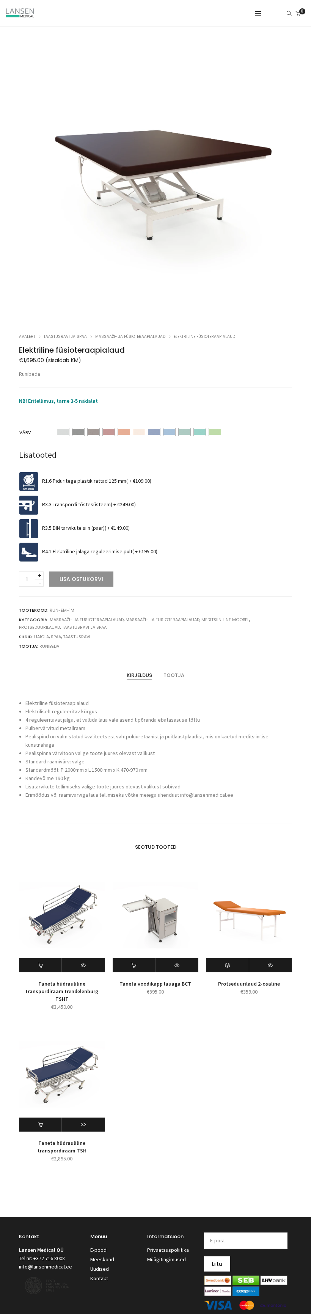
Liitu (217, 1264)
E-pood (98, 1249)
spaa (56, 637)
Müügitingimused (166, 1259)
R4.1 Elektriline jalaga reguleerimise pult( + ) (99, 551)
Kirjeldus (139, 675)
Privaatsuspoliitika (168, 1249)
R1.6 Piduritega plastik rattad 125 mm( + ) (96, 481)
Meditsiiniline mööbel (225, 620)
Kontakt (99, 1278)
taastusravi (76, 637)
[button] (40, 965)
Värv (25, 432)
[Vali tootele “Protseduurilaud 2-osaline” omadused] (227, 965)
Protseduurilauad (39, 627)
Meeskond (102, 1259)
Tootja (173, 675)
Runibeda (29, 373)
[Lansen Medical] (20, 14)
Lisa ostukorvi (81, 579)
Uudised (99, 1268)
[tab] (139, 675)
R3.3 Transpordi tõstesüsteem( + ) (89, 504)
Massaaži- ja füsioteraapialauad (130, 336)
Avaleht (27, 336)
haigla (41, 637)
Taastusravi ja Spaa (65, 336)
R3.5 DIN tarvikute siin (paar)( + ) (86, 528)
